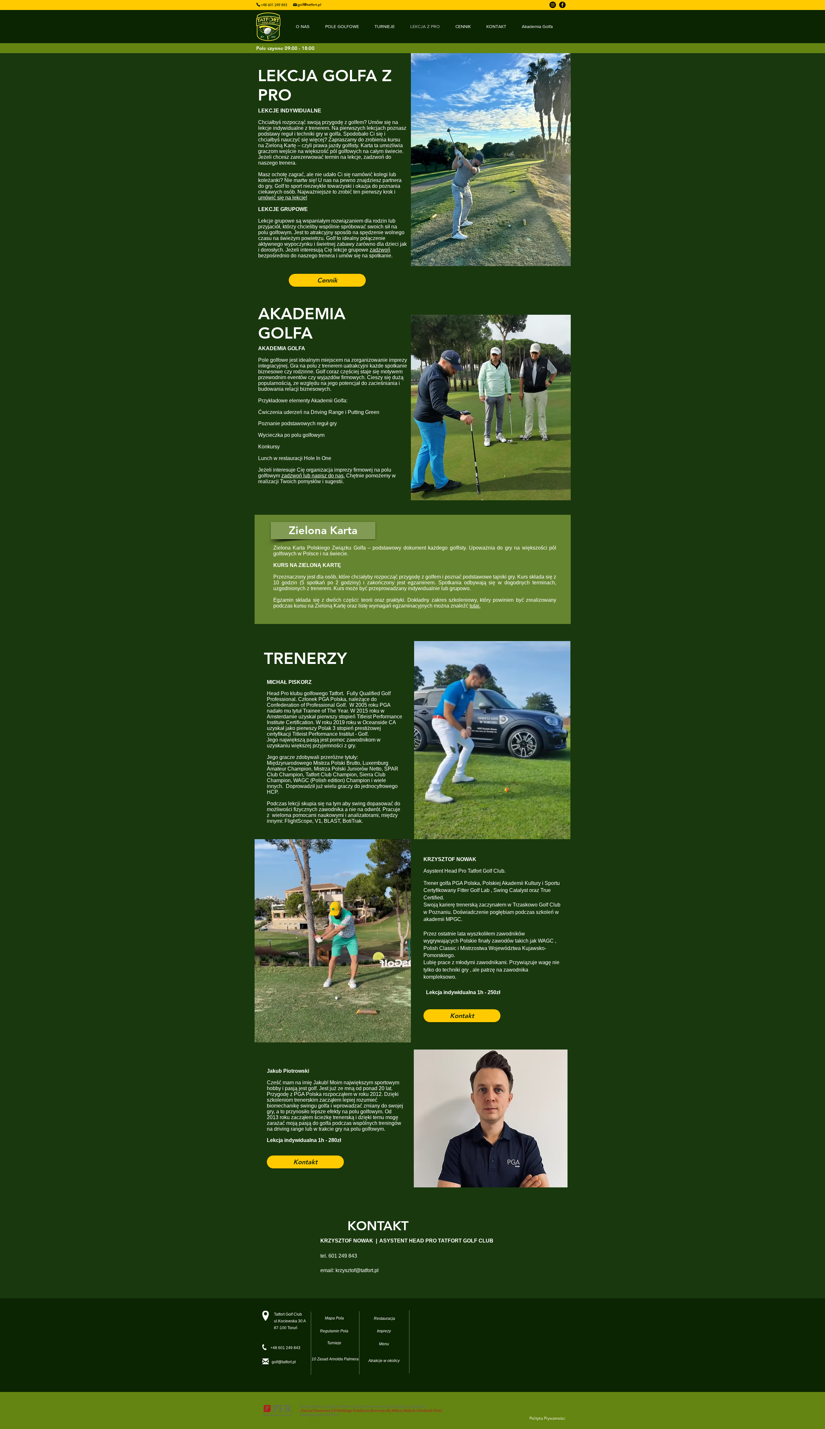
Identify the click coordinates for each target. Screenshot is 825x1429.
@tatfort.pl (367, 1270)
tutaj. (475, 606)
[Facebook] (562, 5)
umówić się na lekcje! (282, 197)
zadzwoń (380, 250)
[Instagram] (552, 5)
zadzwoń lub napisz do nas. (313, 475)
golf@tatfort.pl (284, 1362)
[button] (323, 530)
